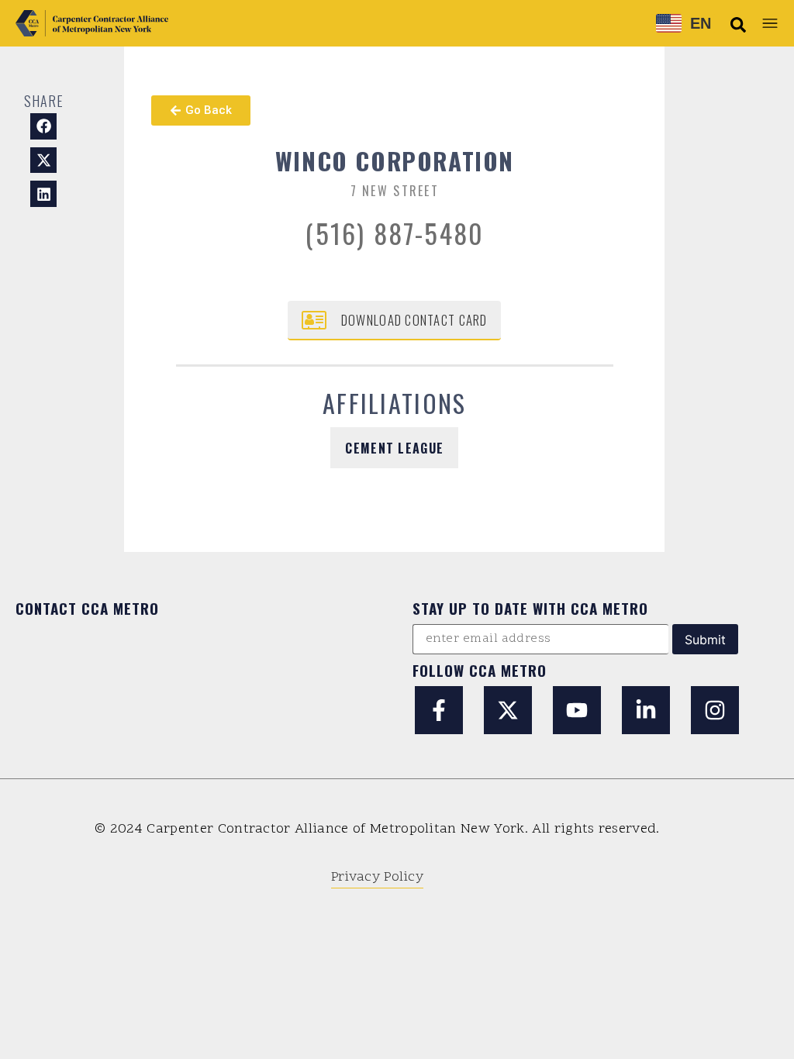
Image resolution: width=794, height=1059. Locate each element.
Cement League (394, 448)
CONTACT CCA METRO (87, 608)
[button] (738, 25)
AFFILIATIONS (395, 403)
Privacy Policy (377, 877)
